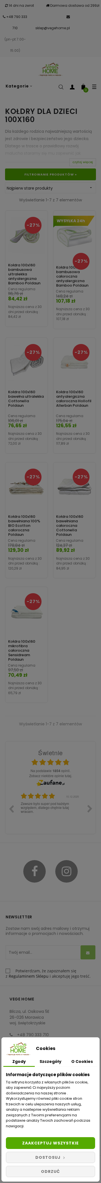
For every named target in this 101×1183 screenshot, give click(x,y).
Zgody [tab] (19, 1061)
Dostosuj (48, 1157)
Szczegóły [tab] (50, 1061)
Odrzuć (50, 1171)
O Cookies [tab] (82, 1061)
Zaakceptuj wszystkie (50, 1143)
